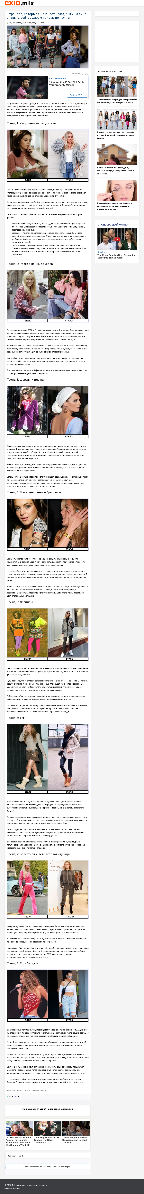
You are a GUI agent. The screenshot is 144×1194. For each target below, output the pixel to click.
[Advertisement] (117, 41)
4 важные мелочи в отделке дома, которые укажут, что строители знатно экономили (115, 171)
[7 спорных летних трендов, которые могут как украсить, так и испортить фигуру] (117, 86)
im (10, 23)
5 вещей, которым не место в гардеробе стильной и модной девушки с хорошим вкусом (115, 135)
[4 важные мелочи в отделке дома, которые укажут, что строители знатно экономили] (117, 154)
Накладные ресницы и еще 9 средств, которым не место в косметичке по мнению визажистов (114, 206)
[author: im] (7, 23)
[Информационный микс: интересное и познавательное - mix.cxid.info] (19, 6)
